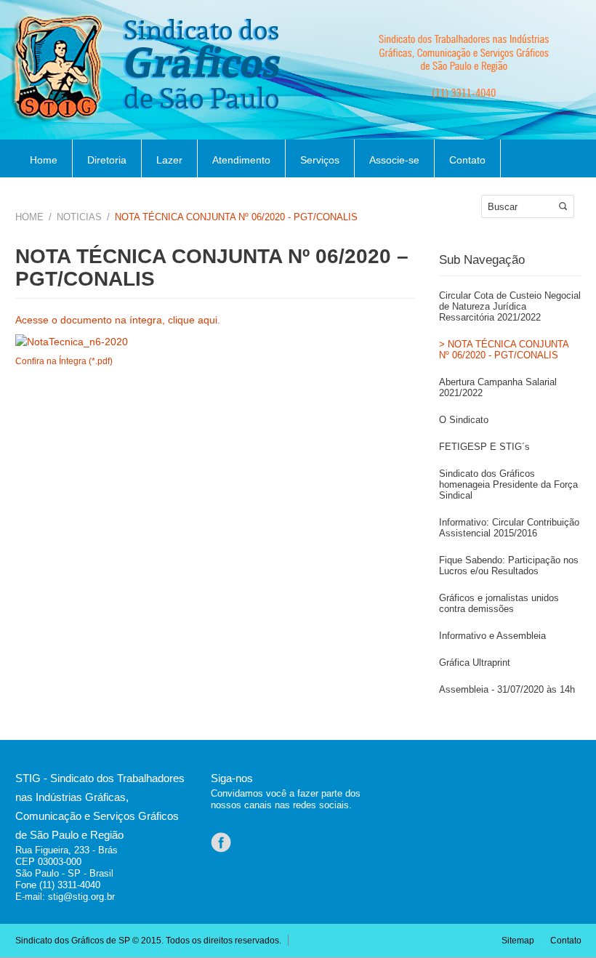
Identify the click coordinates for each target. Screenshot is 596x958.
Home (43, 160)
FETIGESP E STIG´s (484, 446)
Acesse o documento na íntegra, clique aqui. (117, 320)
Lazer (169, 160)
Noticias (79, 217)
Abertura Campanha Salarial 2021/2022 (498, 387)
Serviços (319, 160)
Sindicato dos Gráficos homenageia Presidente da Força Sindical (508, 484)
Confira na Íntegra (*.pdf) (64, 361)
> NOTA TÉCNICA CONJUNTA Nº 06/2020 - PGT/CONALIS (503, 350)
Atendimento (241, 160)
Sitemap (518, 940)
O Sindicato (463, 419)
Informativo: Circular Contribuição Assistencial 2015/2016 (509, 528)
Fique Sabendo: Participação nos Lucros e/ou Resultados (509, 565)
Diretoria (106, 160)
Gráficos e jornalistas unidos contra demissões (499, 603)
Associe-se (394, 160)
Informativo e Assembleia (492, 635)
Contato (467, 160)
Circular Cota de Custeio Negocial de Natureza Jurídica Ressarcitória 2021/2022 (510, 306)
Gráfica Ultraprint (474, 662)
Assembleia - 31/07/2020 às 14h (507, 689)
